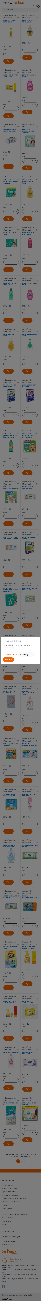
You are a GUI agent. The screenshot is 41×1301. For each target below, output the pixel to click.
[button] (26, 654)
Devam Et (8, 660)
